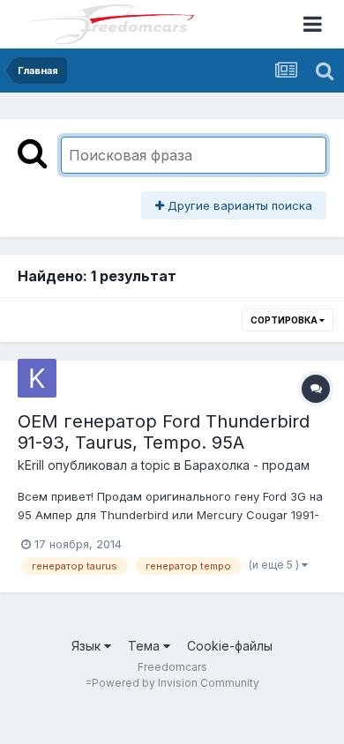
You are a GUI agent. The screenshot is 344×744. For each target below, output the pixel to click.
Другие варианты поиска (238, 205)
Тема (145, 645)
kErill (31, 465)
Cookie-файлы (230, 645)
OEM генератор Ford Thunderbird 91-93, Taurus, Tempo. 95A (164, 432)
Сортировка (285, 320)
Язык (87, 645)
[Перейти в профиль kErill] (37, 378)
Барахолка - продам (247, 465)
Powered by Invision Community (175, 682)
